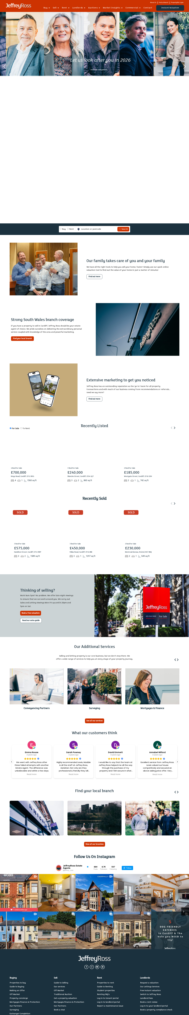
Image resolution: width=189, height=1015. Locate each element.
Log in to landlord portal (108, 1002)
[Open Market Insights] (122, 8)
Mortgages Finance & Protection (25, 1002)
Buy (64, 229)
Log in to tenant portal (108, 998)
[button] (174, 428)
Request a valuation (149, 983)
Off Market (15, 994)
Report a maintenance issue (110, 1006)
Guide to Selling (61, 983)
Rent (71, 229)
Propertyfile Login (177, 2)
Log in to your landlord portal (154, 1006)
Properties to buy (18, 983)
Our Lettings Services (149, 987)
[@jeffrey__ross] (58, 868)
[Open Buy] (49, 8)
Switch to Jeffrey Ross (150, 994)
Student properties (106, 990)
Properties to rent (105, 983)
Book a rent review (148, 1002)
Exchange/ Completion (20, 1014)
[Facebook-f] (86, 967)
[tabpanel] (94, 229)
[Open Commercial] (140, 8)
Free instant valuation (150, 990)
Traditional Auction (63, 994)
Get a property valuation (65, 998)
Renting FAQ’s (103, 994)
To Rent (26, 428)
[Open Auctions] (99, 8)
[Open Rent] (69, 8)
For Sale (15, 428)
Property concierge (19, 998)
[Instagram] (92, 967)
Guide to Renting (105, 987)
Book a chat (59, 1010)
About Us (153, 2)
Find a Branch (163, 2)
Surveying (14, 1010)
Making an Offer (17, 990)
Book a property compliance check (156, 1010)
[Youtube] (97, 967)
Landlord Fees (146, 998)
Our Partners (16, 1006)
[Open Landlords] (85, 8)
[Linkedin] (103, 967)
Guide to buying (17, 987)
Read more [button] (32, 774)
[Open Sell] (58, 8)
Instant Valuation (99, 70)
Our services (59, 987)
